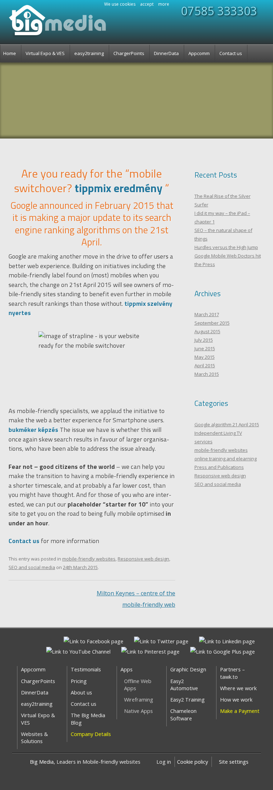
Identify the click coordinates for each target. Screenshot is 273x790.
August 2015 (207, 331)
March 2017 (206, 314)
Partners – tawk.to (232, 673)
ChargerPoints (128, 53)
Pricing (79, 681)
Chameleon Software (183, 714)
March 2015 (206, 374)
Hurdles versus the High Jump (226, 247)
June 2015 (204, 348)
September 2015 (212, 323)
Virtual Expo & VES (45, 53)
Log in (163, 761)
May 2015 (204, 357)
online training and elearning (225, 458)
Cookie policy (192, 761)
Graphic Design (188, 669)
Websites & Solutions (34, 738)
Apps (127, 669)
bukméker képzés (33, 429)
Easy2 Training (187, 699)
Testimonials (86, 669)
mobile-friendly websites (89, 559)
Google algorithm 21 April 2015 (226, 424)
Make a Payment (239, 711)
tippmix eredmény (118, 187)
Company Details (91, 734)
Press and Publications (219, 467)
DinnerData (166, 53)
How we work (236, 699)
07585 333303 (219, 11)
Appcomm (199, 53)
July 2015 (203, 340)
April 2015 (204, 365)
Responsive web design (143, 559)
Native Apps (138, 711)
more (163, 4)
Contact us (230, 53)
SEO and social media (32, 567)
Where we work (238, 688)
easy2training (89, 53)
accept (147, 4)
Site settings (233, 761)
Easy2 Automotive (184, 685)
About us (81, 692)
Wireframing (138, 699)
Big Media (42, 761)
